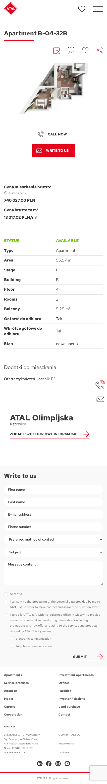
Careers (9, 707)
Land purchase (69, 707)
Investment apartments (76, 675)
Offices (63, 683)
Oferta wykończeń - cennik (27, 378)
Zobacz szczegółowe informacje (43, 434)
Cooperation (13, 715)
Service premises (16, 683)
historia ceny (17, 193)
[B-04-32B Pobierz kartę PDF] (71, 50)
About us (10, 691)
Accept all (16, 594)
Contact (64, 715)
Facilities (64, 691)
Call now (57, 134)
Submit (80, 656)
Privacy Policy (66, 743)
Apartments (13, 675)
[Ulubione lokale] (82, 9)
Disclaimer (64, 752)
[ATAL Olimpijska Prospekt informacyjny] (56, 50)
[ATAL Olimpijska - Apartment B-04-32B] (53, 88)
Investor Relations (71, 699)
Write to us (57, 150)
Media (8, 699)
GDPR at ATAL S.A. (69, 734)
